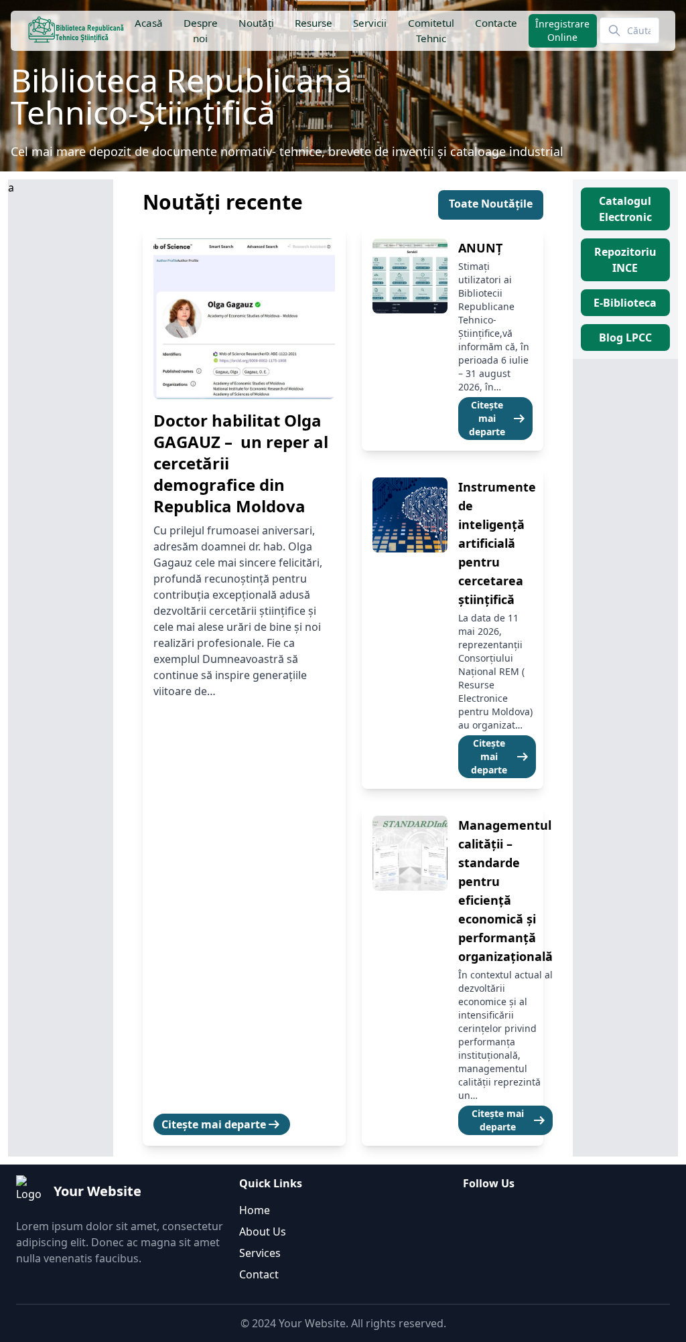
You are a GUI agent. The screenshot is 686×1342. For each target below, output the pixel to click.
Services (260, 1253)
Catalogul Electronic (625, 209)
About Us (262, 1231)
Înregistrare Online (562, 30)
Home (254, 1210)
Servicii (370, 22)
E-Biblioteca (625, 302)
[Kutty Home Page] (76, 30)
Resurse (313, 22)
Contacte (495, 22)
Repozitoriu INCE (625, 259)
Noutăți (256, 22)
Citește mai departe (221, 1124)
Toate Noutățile (491, 203)
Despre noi (200, 30)
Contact (259, 1274)
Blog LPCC (625, 337)
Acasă (148, 22)
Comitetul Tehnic (430, 30)
